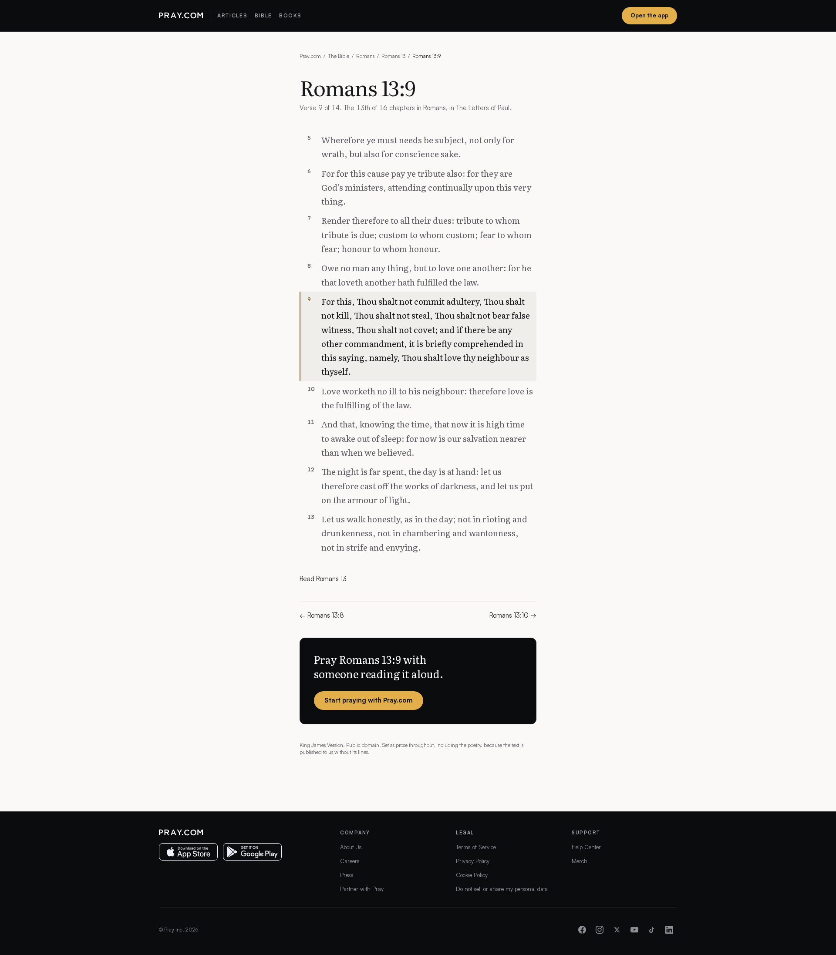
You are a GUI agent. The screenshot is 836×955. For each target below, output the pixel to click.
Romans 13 (393, 56)
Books (290, 15)
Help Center (586, 847)
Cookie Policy (472, 874)
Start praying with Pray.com (368, 700)
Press (347, 874)
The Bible (338, 56)
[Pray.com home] (181, 15)
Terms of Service (476, 847)
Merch (579, 860)
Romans (365, 56)
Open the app (649, 15)
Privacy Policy (472, 860)
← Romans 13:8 (322, 615)
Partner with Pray (362, 888)
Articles (232, 15)
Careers (350, 860)
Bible (263, 15)
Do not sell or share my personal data (502, 888)
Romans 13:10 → (512, 615)
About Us (351, 847)
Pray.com (310, 56)
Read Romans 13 (323, 579)
